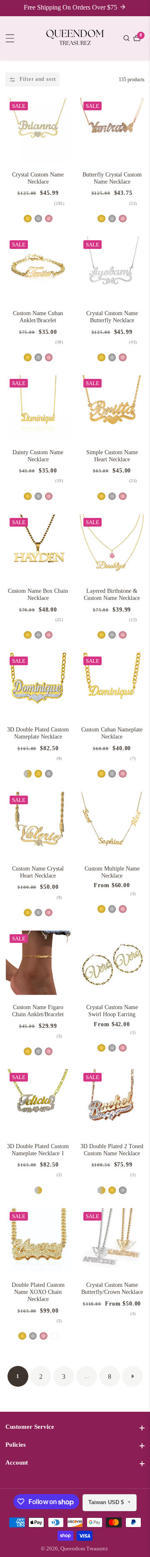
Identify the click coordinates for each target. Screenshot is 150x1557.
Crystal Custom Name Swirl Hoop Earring (112, 1010)
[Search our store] (127, 38)
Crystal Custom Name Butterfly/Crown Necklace (112, 1288)
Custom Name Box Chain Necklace (38, 594)
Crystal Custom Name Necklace (38, 178)
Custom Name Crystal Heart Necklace (38, 872)
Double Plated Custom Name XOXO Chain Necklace (38, 1292)
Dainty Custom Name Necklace (37, 456)
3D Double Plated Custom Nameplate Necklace (38, 733)
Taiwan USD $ (106, 1502)
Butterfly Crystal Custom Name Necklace (112, 178)
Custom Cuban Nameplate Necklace (111, 733)
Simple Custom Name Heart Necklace (112, 456)
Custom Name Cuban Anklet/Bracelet (38, 316)
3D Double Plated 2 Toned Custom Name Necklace (111, 1150)
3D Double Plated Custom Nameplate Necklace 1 (38, 1150)
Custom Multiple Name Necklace (112, 872)
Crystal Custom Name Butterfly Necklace (112, 316)
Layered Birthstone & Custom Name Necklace (112, 594)
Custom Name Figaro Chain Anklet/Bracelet (38, 1010)
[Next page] (132, 1376)
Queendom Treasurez (84, 1549)
